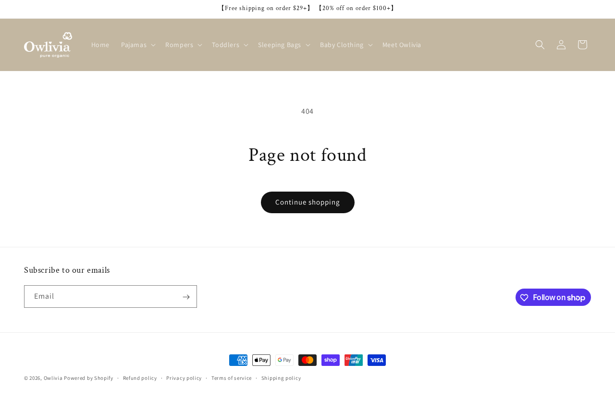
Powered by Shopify (88, 378)
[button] (137, 45)
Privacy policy (184, 377)
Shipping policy (281, 377)
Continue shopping (307, 201)
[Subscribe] (186, 297)
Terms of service (231, 377)
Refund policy (140, 377)
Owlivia (53, 378)
